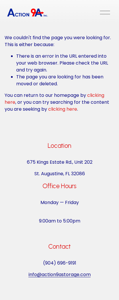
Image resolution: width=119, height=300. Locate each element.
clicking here (62, 109)
